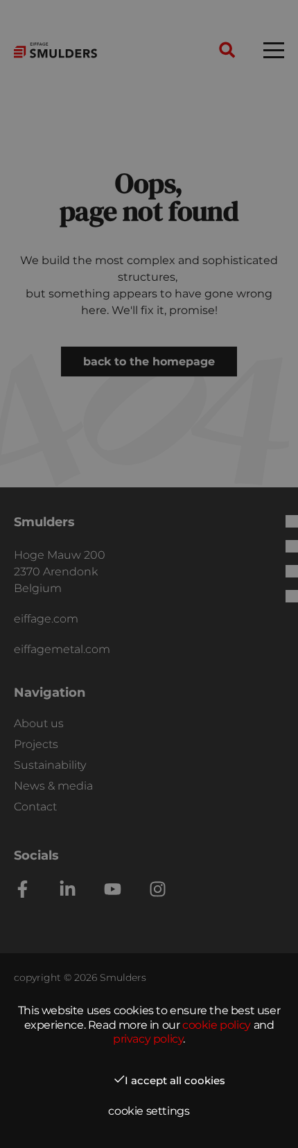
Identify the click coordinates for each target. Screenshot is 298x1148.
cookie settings (148, 1110)
